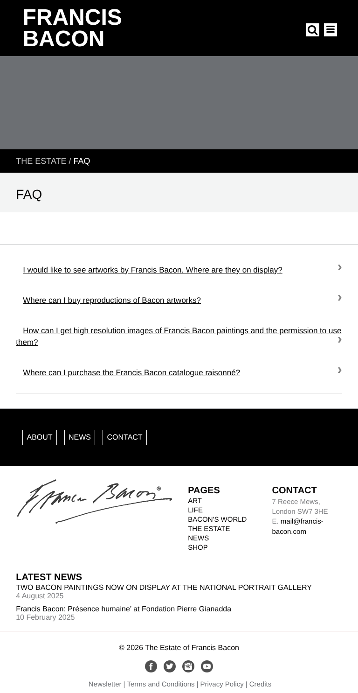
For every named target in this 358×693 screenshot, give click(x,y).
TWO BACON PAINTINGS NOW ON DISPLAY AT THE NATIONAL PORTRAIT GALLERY (164, 588)
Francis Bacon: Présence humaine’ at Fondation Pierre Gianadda (123, 609)
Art (195, 501)
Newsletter (105, 684)
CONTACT (124, 437)
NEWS (80, 437)
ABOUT (39, 437)
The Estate (41, 161)
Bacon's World (217, 520)
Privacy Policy (221, 684)
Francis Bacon (72, 28)
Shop (198, 548)
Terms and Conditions (161, 684)
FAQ (82, 161)
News (198, 538)
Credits (260, 684)
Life (195, 510)
